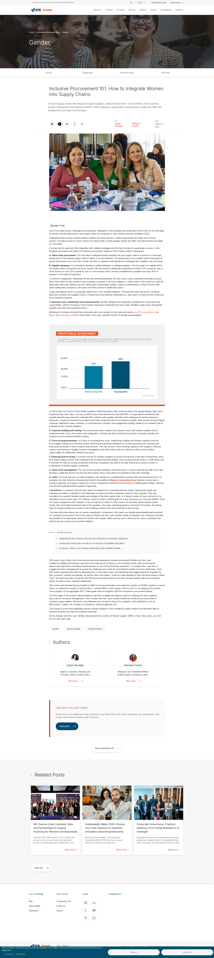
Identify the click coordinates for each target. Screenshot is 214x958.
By (116, 121)
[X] (85, 910)
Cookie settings (20, 954)
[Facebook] (85, 903)
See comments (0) (104, 748)
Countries (121, 10)
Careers (59, 910)
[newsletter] (94, 918)
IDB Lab (66, 946)
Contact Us (60, 906)
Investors (179, 10)
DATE (157, 121)
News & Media (34, 906)
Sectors (132, 10)
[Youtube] (94, 910)
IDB (58, 946)
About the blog (127, 72)
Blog (30, 901)
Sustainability (165, 10)
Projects (109, 10)
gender (56, 629)
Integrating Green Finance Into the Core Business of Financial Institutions (93, 538)
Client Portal (176, 2)
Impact (154, 10)
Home (31, 32)
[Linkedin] (94, 903)
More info (73, 681)
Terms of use (126, 946)
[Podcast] (85, 918)
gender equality (73, 629)
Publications (33, 910)
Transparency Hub (158, 2)
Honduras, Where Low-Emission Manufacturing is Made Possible (89, 548)
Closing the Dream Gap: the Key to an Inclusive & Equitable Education (91, 543)
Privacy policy (9, 954)
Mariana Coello (136, 124)
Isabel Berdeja (118, 124)
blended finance (95, 629)
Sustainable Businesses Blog (48, 32)
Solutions (143, 10)
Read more (70, 849)
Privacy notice (139, 946)
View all (38, 868)
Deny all (134, 952)
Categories (88, 72)
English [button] (140, 2)
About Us (98, 10)
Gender (65, 32)
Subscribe (64, 726)
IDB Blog (165, 72)
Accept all (187, 952)
